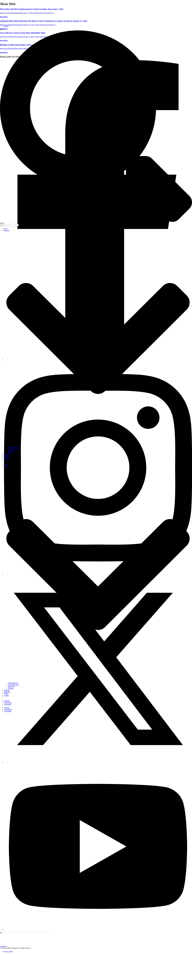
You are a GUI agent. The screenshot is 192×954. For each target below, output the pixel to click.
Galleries (11, 452)
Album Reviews (13, 447)
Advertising (7, 704)
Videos (6, 458)
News (6, 228)
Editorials (7, 456)
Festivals (7, 701)
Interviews (11, 450)
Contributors (8, 702)
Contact (6, 459)
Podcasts (7, 454)
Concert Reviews (13, 449)
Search (2, 29)
